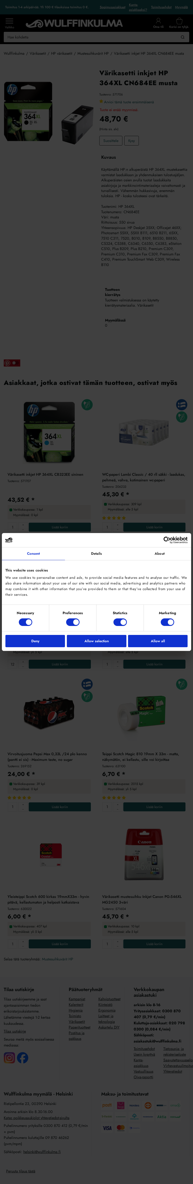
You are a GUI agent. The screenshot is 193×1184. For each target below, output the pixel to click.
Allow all (158, 641)
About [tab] (160, 553)
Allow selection (96, 641)
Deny (35, 641)
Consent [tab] (33, 553)
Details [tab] (96, 553)
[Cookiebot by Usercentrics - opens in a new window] (167, 540)
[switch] (73, 622)
